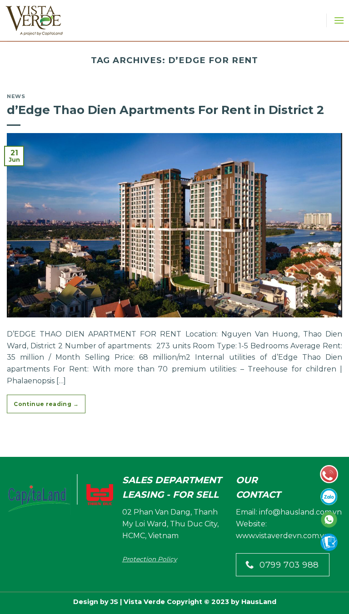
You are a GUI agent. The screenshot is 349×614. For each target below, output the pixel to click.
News (16, 96)
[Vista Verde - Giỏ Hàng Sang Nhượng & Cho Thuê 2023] (35, 20)
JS (114, 602)
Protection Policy (149, 559)
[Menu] (339, 20)
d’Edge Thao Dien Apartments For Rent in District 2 (165, 110)
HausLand (258, 602)
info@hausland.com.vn (300, 512)
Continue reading (46, 404)
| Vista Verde (141, 602)
